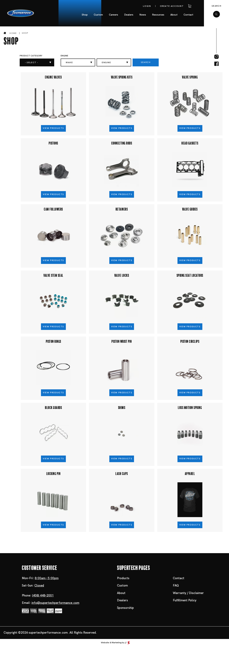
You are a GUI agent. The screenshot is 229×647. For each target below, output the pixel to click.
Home (13, 33)
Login (147, 6)
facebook (216, 63)
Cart (189, 6)
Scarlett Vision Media (129, 642)
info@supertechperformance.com (55, 603)
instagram (216, 56)
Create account (172, 6)
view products (53, 128)
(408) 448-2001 (43, 595)
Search (216, 5)
